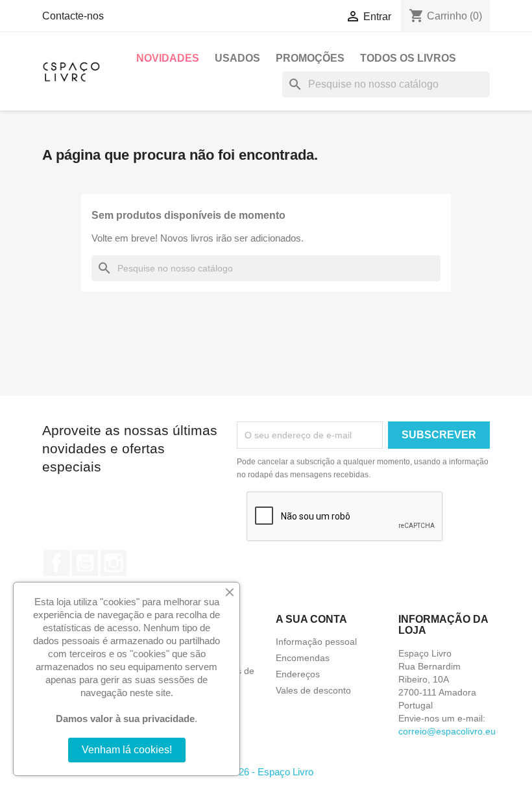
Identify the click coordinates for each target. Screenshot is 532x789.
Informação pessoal (316, 641)
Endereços (298, 674)
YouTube (85, 563)
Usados (237, 58)
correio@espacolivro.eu (447, 731)
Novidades (167, 58)
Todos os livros (408, 58)
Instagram (114, 563)
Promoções (310, 58)
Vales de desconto (313, 690)
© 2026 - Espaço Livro (266, 771)
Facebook (56, 563)
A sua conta (311, 619)
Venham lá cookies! (127, 749)
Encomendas (303, 658)
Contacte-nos (73, 15)
